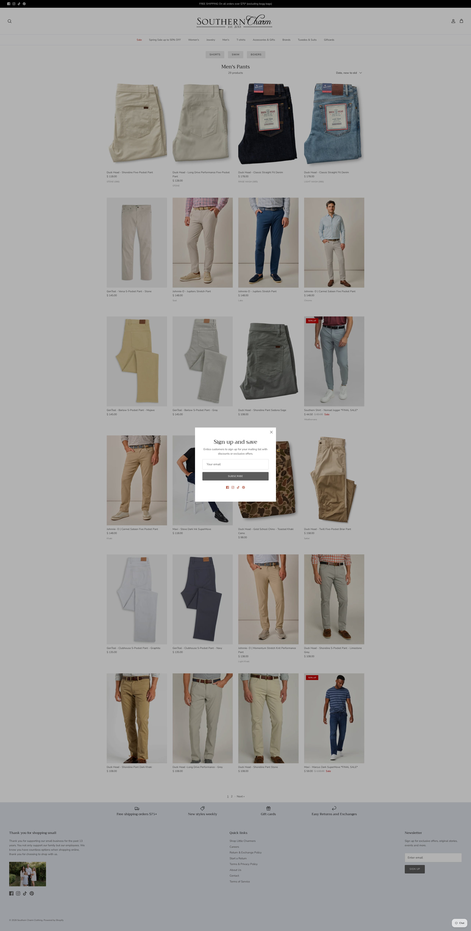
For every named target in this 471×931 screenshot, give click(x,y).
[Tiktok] (238, 487)
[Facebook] (227, 487)
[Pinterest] (243, 487)
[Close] (271, 432)
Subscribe (235, 476)
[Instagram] (232, 487)
